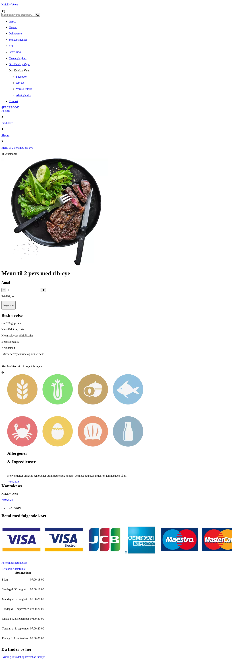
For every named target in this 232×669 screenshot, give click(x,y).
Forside (5, 110)
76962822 (13, 481)
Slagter (5, 135)
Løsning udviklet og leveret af (23, 656)
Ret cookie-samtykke (13, 568)
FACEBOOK (11, 107)
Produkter (7, 123)
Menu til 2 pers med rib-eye (17, 147)
